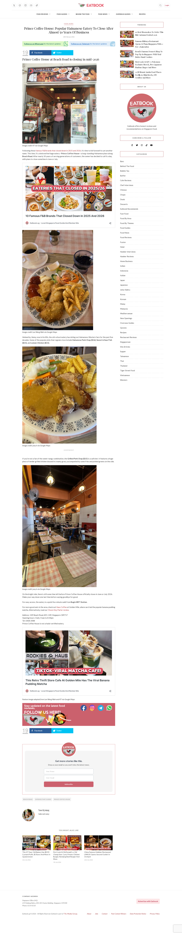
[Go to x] (14, 5)
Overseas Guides (123, 14)
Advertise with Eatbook (148, 901)
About (89, 914)
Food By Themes (127, 223)
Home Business (126, 261)
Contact (104, 914)
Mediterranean (126, 313)
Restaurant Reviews (128, 337)
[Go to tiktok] (37, 5)
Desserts (124, 204)
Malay (122, 304)
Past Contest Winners (118, 914)
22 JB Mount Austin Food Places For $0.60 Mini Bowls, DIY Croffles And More (148, 75)
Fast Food (124, 214)
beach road (27, 799)
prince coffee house (62, 799)
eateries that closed (43, 799)
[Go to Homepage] (91, 5)
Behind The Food (83, 14)
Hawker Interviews (128, 252)
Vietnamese (125, 375)
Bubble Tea (124, 171)
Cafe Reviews (125, 180)
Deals (122, 199)
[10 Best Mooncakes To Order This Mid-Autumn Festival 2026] (127, 34)
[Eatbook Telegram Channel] (101, 708)
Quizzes (123, 328)
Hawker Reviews (127, 256)
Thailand (123, 366)
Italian (122, 275)
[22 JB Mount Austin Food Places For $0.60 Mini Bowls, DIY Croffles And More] (127, 75)
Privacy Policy (155, 914)
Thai (122, 361)
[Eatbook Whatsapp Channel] (109, 708)
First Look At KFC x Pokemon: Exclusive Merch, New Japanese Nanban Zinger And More (148, 65)
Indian (122, 266)
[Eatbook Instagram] (92, 708)
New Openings (126, 318)
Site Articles (125, 347)
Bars (122, 161)
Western (123, 380)
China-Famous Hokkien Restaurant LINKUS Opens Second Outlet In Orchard (97, 854)
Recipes (142, 14)
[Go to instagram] (25, 5)
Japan (122, 280)
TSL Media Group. (71, 914)
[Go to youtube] (31, 5)
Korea (122, 294)
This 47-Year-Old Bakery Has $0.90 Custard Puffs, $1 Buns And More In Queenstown (36, 854)
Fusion (123, 242)
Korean (123, 299)
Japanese (124, 285)
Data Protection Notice (138, 914)
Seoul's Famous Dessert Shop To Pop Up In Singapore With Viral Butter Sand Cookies (148, 54)
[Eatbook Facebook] (84, 708)
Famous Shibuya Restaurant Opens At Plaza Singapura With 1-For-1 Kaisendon (149, 44)
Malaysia (124, 309)
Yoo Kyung (43, 810)
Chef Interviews (126, 185)
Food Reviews (42, 14)
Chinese (123, 190)
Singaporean (125, 342)
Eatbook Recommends (129, 209)
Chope (122, 195)
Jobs (96, 914)
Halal (122, 247)
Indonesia (124, 271)
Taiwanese (124, 356)
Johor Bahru (125, 290)
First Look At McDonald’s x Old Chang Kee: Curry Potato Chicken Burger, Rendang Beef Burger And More (66, 855)
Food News (102, 14)
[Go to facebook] (19, 5)
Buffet (123, 176)
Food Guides (62, 14)
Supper (123, 351)
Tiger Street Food (127, 370)
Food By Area (125, 218)
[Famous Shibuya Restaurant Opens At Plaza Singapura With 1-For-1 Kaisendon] (127, 44)
